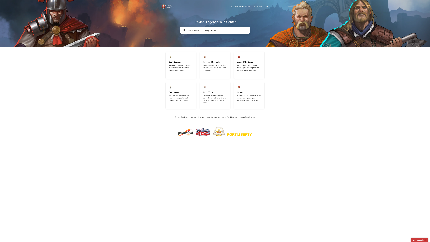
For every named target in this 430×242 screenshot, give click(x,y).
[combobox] (217, 30)
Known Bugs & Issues (247, 117)
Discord (201, 117)
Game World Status (213, 117)
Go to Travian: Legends (242, 6)
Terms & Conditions (181, 117)
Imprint (193, 117)
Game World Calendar (229, 117)
